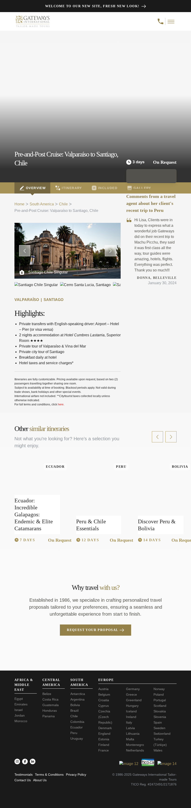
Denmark (105, 728)
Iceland (131, 711)
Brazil (74, 710)
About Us (40, 780)
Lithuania (133, 733)
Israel (18, 710)
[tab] (32, 188)
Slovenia (159, 717)
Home (19, 204)
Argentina (77, 699)
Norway (159, 689)
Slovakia (159, 711)
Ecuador (76, 727)
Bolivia (75, 705)
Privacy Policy (76, 774)
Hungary (132, 706)
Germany (133, 689)
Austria (103, 689)
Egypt (18, 699)
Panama (48, 716)
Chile (63, 204)
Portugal (159, 700)
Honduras (49, 710)
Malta (130, 739)
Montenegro (135, 745)
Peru (73, 733)
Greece (131, 694)
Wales (157, 750)
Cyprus (103, 706)
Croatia (103, 700)
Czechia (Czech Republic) (105, 716)
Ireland (131, 717)
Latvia (130, 728)
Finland (103, 745)
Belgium (104, 694)
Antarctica (77, 694)
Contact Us (22, 780)
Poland (158, 694)
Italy (129, 722)
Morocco (20, 721)
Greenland (134, 700)
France (103, 750)
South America (42, 204)
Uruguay (76, 738)
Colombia (77, 722)
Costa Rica (50, 699)
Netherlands (135, 750)
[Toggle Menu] (171, 21)
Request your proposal (92, 630)
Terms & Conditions (49, 774)
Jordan (19, 715)
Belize (46, 694)
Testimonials (23, 774)
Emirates (20, 704)
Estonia (103, 739)
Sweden (159, 728)
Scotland (159, 706)
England (104, 733)
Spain (157, 722)
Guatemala (50, 705)
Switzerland (162, 733)
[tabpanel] (67, 315)
